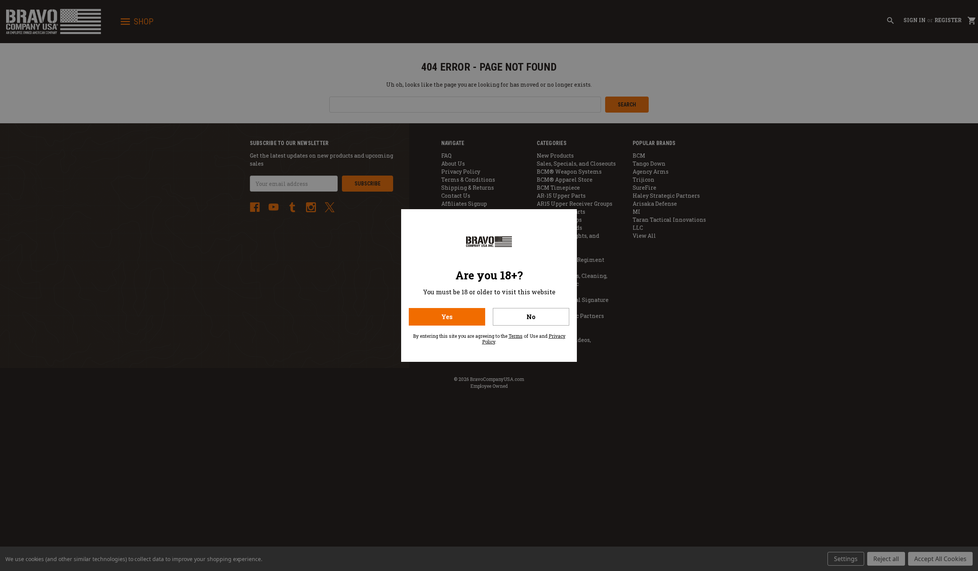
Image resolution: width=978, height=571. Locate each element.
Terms (515, 336)
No (531, 317)
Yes (447, 317)
